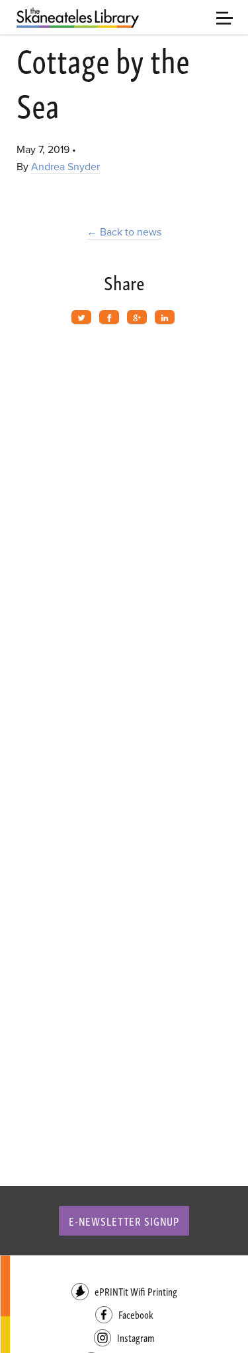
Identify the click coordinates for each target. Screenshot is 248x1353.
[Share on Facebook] (109, 317)
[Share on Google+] (137, 317)
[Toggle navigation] (224, 16)
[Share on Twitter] (81, 317)
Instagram (135, 1337)
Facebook (135, 1314)
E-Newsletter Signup (124, 1221)
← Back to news (124, 232)
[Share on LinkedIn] (165, 317)
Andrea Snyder (65, 166)
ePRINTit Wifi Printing (136, 1291)
